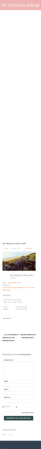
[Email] (34, 318)
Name (6, 381)
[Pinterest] (22, 318)
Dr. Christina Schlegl (20, 5)
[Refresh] (17, 407)
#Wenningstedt (6, 290)
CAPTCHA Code (27, 412)
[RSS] (30, 318)
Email (6, 389)
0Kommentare (29, 248)
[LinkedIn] (26, 318)
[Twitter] (18, 318)
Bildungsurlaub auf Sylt (14, 282)
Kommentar (8, 360)
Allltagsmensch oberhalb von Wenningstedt (10, 337)
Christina (12, 278)
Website (7, 397)
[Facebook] (14, 318)
